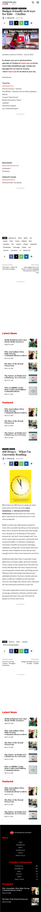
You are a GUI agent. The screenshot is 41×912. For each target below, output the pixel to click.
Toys (29, 247)
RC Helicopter (7, 247)
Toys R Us (5, 250)
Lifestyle (14, 8)
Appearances (6, 8)
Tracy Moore (13, 250)
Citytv (11, 241)
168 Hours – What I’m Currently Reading (9, 268)
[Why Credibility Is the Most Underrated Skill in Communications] (33, 391)
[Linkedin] (26, 23)
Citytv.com (25, 63)
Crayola (17, 241)
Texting (24, 247)
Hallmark (23, 241)
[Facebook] (11, 23)
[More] (31, 23)
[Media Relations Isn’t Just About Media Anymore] (33, 343)
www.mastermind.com (10, 165)
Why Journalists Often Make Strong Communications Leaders (15, 889)
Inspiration (6, 244)
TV (20, 250)
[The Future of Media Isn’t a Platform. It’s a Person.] (33, 379)
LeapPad (18, 244)
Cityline (5, 241)
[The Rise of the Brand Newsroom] (33, 367)
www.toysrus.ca (7, 86)
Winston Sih (10, 18)
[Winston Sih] (3, 18)
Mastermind (33, 244)
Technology (22, 8)
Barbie (25, 238)
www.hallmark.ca (8, 180)
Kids (12, 244)
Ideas (30, 241)
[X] (16, 23)
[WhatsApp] (21, 23)
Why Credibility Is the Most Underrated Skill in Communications (15, 390)
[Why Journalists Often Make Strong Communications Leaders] (33, 355)
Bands (20, 238)
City (31, 238)
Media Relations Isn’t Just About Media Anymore (15, 341)
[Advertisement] (20, 137)
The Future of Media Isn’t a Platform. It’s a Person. (15, 377)
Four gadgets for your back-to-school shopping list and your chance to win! (30, 270)
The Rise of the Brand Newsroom (13, 365)
